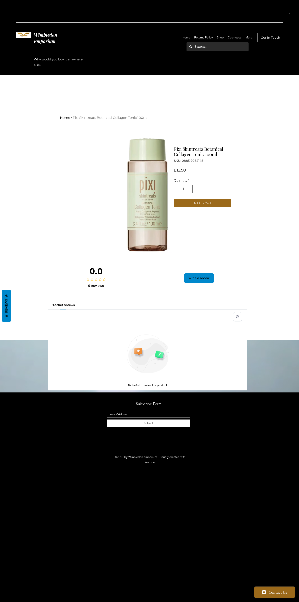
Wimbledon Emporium (45, 38)
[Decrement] (177, 189)
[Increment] (189, 189)
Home (65, 118)
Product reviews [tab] (63, 305)
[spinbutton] (183, 189)
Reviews (6, 306)
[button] (289, 13)
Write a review (199, 278)
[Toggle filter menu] (237, 316)
